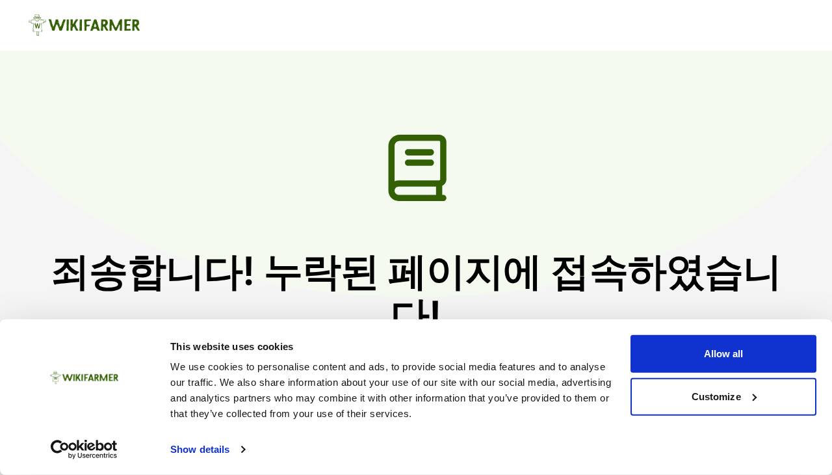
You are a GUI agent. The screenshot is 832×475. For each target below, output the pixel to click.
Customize (716, 395)
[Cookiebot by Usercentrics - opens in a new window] (84, 449)
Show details (199, 449)
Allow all (724, 353)
